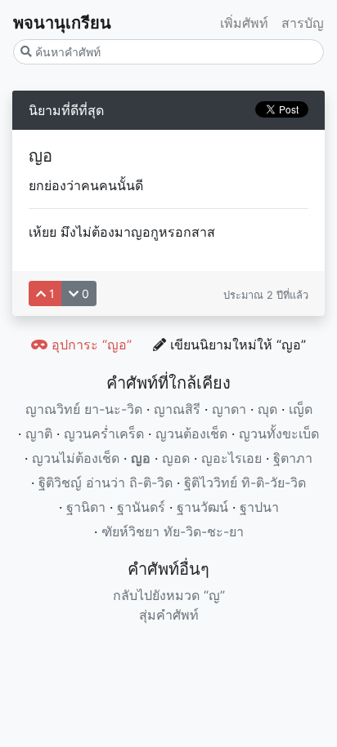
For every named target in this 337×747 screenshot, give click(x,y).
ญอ (141, 458)
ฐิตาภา (292, 458)
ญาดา (229, 409)
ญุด (267, 409)
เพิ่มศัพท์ (244, 23)
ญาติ (38, 433)
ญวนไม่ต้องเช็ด (75, 458)
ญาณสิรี (177, 409)
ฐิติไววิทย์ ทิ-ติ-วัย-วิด (245, 482)
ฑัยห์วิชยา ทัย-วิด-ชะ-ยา (172, 531)
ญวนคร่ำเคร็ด (104, 433)
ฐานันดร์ (141, 507)
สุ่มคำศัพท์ (169, 615)
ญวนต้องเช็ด (191, 433)
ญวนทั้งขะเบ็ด (279, 433)
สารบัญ (302, 23)
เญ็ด (300, 409)
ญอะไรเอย (231, 458)
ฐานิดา (86, 507)
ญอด (176, 458)
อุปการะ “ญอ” (89, 344)
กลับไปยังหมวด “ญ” (169, 595)
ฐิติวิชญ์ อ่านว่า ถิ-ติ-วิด (105, 482)
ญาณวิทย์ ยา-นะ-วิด (83, 409)
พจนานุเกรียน (62, 23)
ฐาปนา (259, 507)
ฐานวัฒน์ (202, 507)
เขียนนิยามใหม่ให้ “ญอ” (236, 344)
